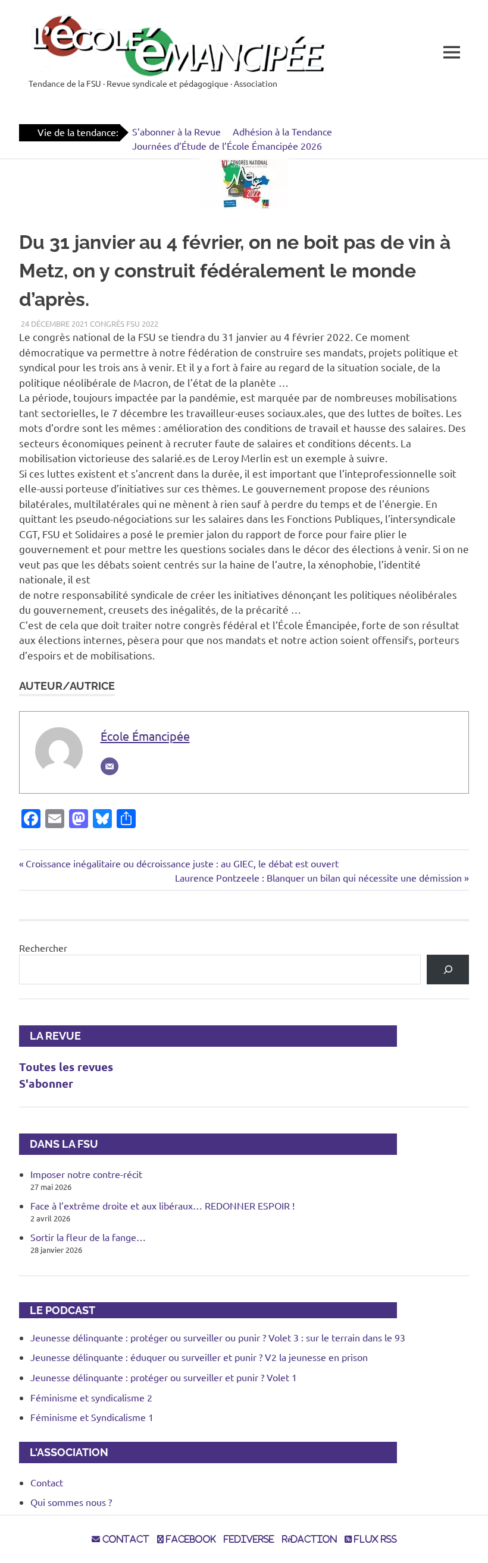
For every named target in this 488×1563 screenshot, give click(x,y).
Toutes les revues (66, 1066)
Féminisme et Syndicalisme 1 (92, 1417)
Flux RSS (374, 1539)
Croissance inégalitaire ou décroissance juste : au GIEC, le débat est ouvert (182, 863)
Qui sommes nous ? (71, 1502)
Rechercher (43, 947)
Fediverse (249, 1539)
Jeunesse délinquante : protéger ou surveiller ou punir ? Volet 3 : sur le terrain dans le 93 (217, 1337)
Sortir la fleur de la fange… (88, 1237)
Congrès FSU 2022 (124, 323)
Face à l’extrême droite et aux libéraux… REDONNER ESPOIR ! (162, 1205)
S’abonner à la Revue (176, 131)
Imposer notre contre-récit (86, 1174)
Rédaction (309, 1539)
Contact (46, 1482)
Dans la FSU (58, 1144)
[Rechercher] (448, 969)
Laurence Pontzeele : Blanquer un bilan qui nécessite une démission (318, 877)
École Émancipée (145, 735)
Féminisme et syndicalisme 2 (91, 1397)
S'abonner (46, 1083)
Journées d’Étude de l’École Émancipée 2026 (227, 145)
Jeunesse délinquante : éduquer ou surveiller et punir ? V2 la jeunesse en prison (199, 1357)
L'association (63, 1452)
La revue (50, 1036)
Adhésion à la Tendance (282, 131)
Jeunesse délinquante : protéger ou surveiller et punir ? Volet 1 (163, 1377)
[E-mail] (109, 766)
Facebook (190, 1539)
